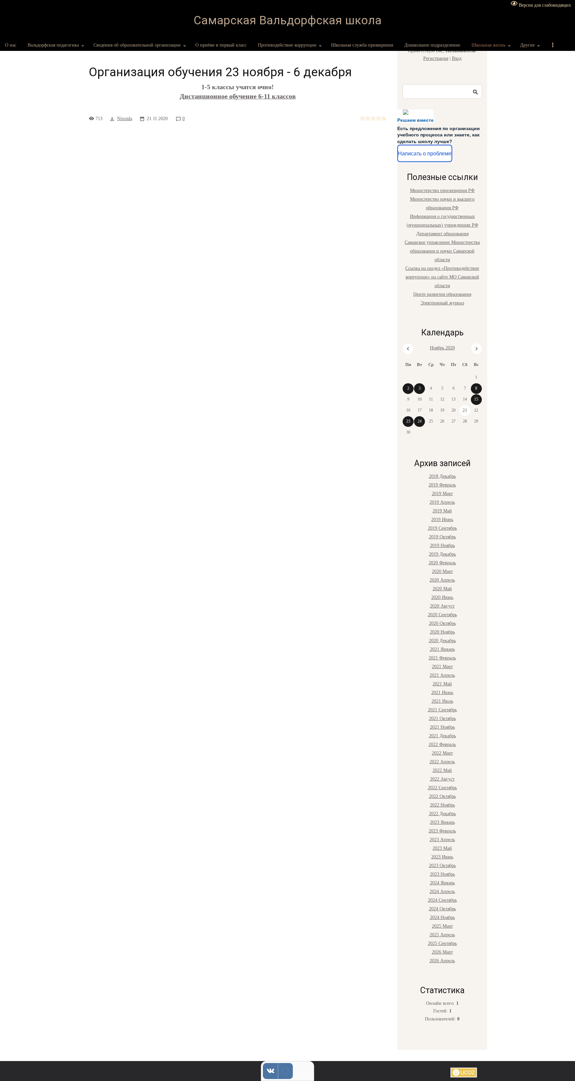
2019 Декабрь (442, 554)
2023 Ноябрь (442, 874)
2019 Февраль (442, 484)
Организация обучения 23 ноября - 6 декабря (220, 72)
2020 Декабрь (442, 640)
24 (420, 421)
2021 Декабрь (442, 735)
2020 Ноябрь (442, 632)
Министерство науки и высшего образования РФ (442, 203)
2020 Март (442, 571)
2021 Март (442, 666)
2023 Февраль (442, 830)
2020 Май (442, 588)
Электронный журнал (442, 302)
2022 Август (442, 779)
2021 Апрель (442, 675)
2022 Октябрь (442, 796)
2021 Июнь (442, 692)
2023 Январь (442, 822)
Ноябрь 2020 (442, 347)
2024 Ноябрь (442, 917)
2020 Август (442, 606)
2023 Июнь (442, 856)
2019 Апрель (442, 502)
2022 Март (442, 753)
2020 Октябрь (442, 623)
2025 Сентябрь (442, 943)
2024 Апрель (442, 891)
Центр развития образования (442, 294)
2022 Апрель (442, 761)
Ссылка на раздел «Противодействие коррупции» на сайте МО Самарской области (442, 277)
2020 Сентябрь (442, 614)
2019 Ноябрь (442, 545)
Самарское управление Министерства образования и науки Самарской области (442, 251)
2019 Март (442, 493)
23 (408, 421)
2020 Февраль (442, 562)
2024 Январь (442, 882)
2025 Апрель (442, 934)
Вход (457, 58)
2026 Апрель (442, 960)
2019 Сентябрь (442, 528)
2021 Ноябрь (442, 727)
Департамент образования (442, 233)
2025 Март (442, 926)
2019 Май (442, 510)
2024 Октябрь (442, 908)
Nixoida (124, 118)
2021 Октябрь (442, 718)
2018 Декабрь (442, 476)
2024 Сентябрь (442, 900)
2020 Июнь (442, 597)
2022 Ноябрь (442, 805)
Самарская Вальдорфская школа (288, 20)
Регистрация (435, 58)
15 (476, 399)
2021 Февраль (442, 657)
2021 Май (442, 683)
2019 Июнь (442, 519)
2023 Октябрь (442, 865)
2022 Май (442, 770)
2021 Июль (442, 701)
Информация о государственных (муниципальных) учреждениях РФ (442, 221)
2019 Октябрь (442, 536)
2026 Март (442, 952)
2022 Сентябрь (442, 787)
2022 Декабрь (442, 813)
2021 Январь (442, 649)
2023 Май (442, 848)
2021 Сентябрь (442, 709)
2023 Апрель (442, 839)
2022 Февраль (442, 744)
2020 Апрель (442, 580)
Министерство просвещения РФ (442, 190)
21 (465, 410)
